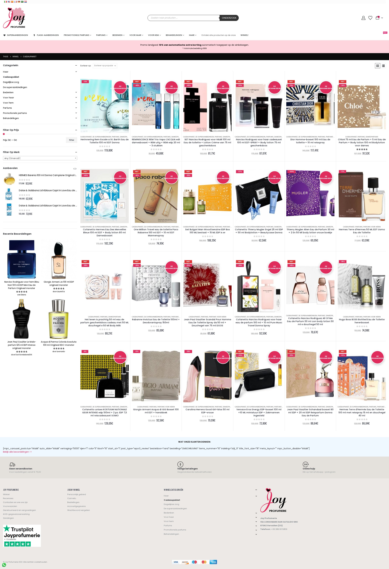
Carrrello (71, 498)
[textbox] (40, 158)
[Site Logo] (14, 18)
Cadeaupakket (86, 137)
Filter (71, 140)
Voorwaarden (10, 506)
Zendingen (8, 518)
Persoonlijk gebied (76, 494)
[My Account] (363, 18)
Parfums (100, 35)
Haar (191, 35)
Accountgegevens (76, 506)
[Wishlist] (370, 18)
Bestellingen (73, 502)
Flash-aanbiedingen (48, 35)
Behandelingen (174, 35)
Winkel (6, 494)
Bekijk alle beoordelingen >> (17, 451)
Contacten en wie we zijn (15, 502)
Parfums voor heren (334, 137)
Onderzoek (229, 18)
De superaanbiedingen (102, 137)
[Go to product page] (9, 179)
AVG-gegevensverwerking (16, 514)
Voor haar (135, 35)
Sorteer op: (85, 65)
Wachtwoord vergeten (78, 510)
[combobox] (40, 158)
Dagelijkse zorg (11, 82)
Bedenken (117, 35)
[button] (377, 65)
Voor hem (153, 35)
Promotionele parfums (76, 35)
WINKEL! (244, 35)
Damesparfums (126, 137)
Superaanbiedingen (17, 35)
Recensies (8, 498)
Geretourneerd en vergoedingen (19, 510)
